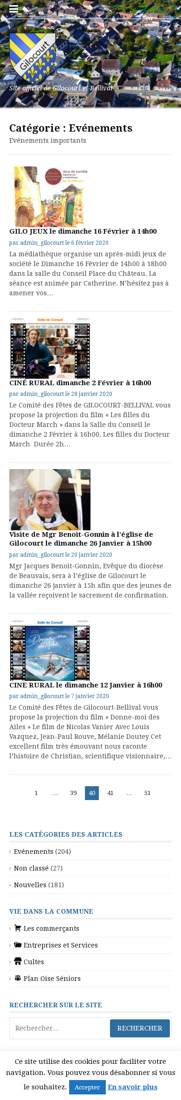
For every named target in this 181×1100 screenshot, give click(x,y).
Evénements (33, 851)
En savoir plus (133, 1087)
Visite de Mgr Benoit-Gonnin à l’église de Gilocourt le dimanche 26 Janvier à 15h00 (81, 539)
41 (112, 792)
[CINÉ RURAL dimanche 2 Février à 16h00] (49, 348)
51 (149, 792)
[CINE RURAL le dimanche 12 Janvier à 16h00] (49, 650)
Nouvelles (30, 885)
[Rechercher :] (90, 1028)
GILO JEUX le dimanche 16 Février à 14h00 (82, 231)
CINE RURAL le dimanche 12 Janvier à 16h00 (85, 685)
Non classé (31, 868)
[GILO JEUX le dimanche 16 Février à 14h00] (49, 196)
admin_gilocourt (42, 243)
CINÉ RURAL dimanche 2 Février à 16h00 (80, 383)
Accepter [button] (87, 1087)
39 (75, 792)
